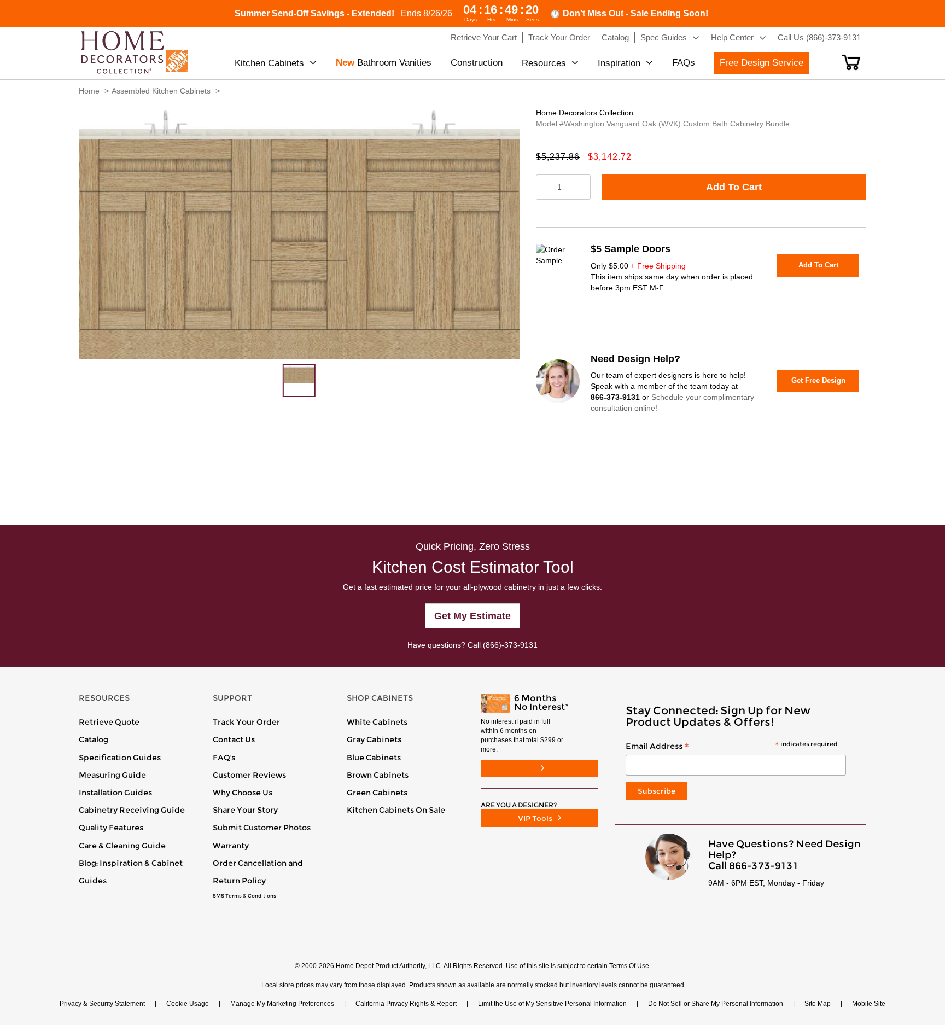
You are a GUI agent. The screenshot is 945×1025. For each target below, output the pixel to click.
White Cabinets (377, 722)
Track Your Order (246, 722)
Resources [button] (544, 63)
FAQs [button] (683, 62)
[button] (851, 62)
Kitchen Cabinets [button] (269, 63)
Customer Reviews (249, 775)
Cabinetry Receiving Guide (132, 810)
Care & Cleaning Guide (122, 846)
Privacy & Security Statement (102, 1003)
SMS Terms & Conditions (244, 896)
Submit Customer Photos (262, 827)
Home (89, 90)
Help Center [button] (732, 37)
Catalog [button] (615, 37)
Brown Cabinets (378, 775)
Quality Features (111, 827)
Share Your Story (245, 810)
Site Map (817, 1003)
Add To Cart (734, 187)
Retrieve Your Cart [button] (484, 37)
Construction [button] (477, 62)
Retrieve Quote (109, 722)
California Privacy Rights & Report (406, 1003)
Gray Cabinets (374, 739)
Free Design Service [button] (761, 62)
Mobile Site (868, 1003)
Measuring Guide (112, 775)
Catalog (93, 739)
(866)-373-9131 (510, 644)
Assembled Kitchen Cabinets (161, 90)
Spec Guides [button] (663, 37)
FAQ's (224, 757)
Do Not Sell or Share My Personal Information (715, 1003)
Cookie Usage (187, 1003)
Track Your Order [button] (559, 37)
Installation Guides (115, 792)
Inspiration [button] (619, 63)
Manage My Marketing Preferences (282, 1003)
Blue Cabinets (374, 757)
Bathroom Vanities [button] (383, 62)
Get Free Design (818, 380)
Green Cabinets (377, 792)
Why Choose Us (242, 792)
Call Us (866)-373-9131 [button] (819, 37)
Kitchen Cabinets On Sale (396, 810)
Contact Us (234, 739)
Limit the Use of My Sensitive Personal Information (552, 1003)
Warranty (231, 846)
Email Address (731, 746)
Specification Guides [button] (120, 757)
